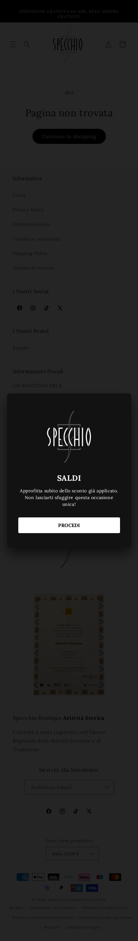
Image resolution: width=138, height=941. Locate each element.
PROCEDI (69, 525)
